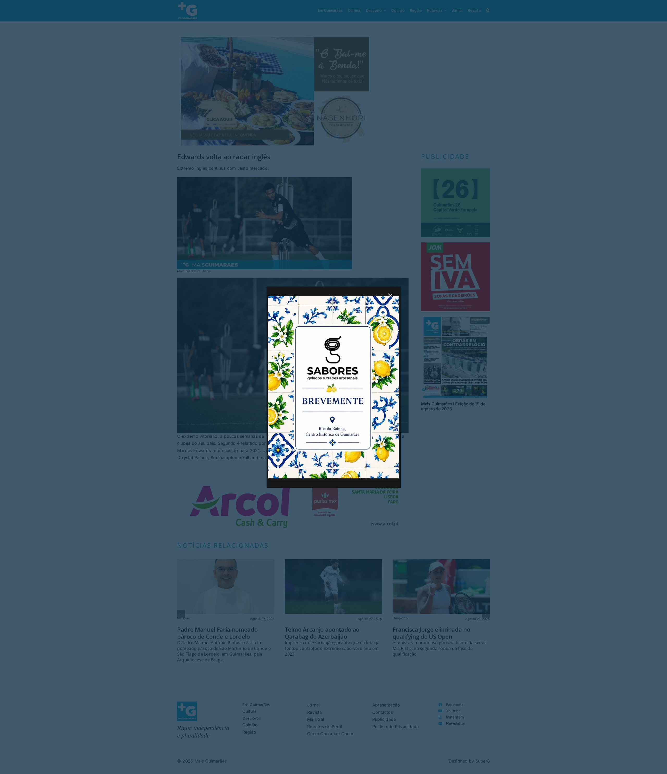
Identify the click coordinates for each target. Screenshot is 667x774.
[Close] (390, 296)
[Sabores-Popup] (333, 298)
